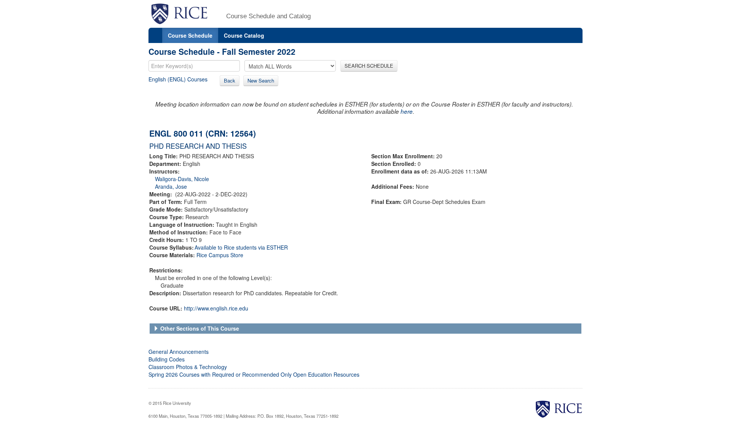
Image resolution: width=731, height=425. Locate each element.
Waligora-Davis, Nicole (182, 179)
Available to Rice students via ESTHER (241, 247)
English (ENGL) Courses (177, 79)
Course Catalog (244, 35)
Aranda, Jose (171, 186)
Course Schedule (190, 35)
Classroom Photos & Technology (187, 367)
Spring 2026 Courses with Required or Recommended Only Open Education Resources (253, 374)
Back (229, 80)
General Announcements (178, 351)
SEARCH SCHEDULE (369, 65)
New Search (260, 80)
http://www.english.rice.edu (216, 308)
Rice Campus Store (219, 255)
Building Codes (166, 359)
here (407, 111)
